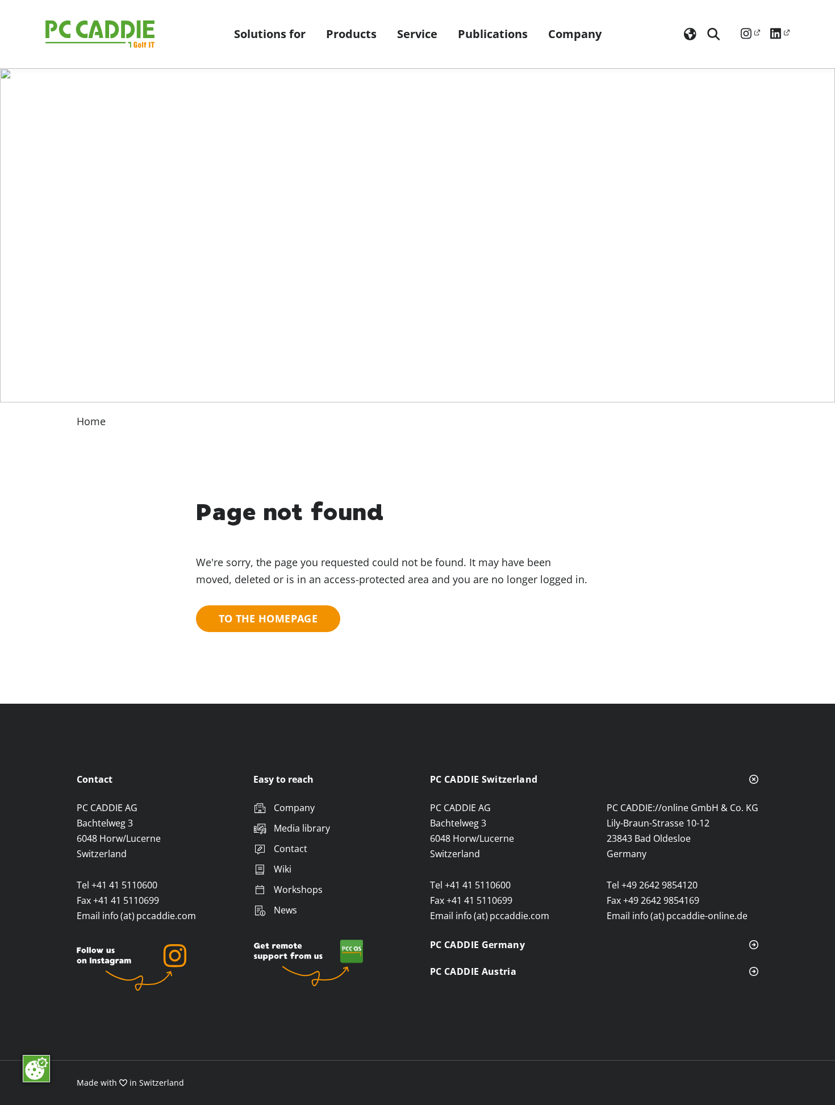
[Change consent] (36, 1068)
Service (417, 34)
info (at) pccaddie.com (149, 915)
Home (91, 421)
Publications (493, 34)
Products (351, 34)
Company (575, 34)
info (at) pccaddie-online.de (690, 915)
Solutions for (270, 34)
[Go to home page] (102, 34)
